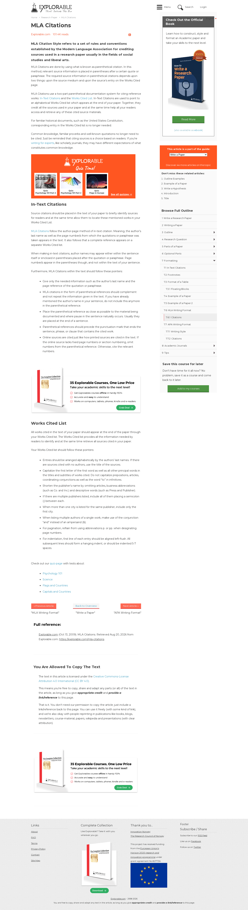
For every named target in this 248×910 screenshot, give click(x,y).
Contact (35, 854)
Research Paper (49, 17)
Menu (167, 7)
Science (48, 579)
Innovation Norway (140, 831)
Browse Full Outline (177, 210)
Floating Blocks (177, 289)
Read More (188, 119)
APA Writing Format (177, 324)
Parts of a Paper (172, 246)
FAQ (33, 837)
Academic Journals (174, 345)
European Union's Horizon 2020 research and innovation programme (145, 852)
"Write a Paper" (85, 612)
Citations (173, 317)
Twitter (197, 847)
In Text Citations (174, 267)
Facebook (196, 841)
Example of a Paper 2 (178, 303)
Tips (165, 352)
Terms (34, 843)
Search (189, 7)
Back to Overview (86, 605)
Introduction (171, 193)
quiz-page (56, 563)
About (34, 831)
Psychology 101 (52, 573)
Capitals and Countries (57, 591)
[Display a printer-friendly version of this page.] (129, 34)
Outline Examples (174, 178)
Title (166, 198)
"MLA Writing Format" (45, 612)
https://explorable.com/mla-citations (81, 639)
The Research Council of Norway (147, 836)
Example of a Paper (175, 183)
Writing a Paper (172, 225)
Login (203, 7)
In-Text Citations (50, 98)
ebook (198, 130)
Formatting (169, 260)
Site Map (35, 860)
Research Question (174, 239)
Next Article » (131, 605)
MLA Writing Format (177, 310)
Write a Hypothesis (175, 188)
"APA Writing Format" (127, 612)
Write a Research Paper (177, 218)
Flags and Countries (55, 585)
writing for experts (42, 143)
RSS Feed (202, 835)
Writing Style (176, 331)
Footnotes (172, 274)
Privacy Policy (38, 848)
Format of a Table (176, 282)
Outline (167, 232)
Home (34, 17)
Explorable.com (40, 34)
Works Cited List (82, 98)
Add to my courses (188, 388)
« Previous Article (44, 605)
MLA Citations (40, 231)
